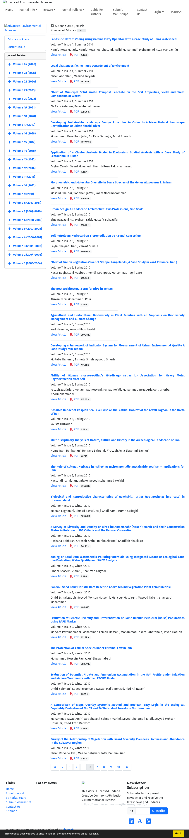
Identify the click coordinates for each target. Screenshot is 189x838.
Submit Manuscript (120, 12)
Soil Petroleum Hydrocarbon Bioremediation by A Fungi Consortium (96, 235)
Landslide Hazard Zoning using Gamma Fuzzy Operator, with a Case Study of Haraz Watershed (114, 39)
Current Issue (16, 47)
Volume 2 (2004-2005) (27, 254)
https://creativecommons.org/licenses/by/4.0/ (114, 804)
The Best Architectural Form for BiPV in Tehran (82, 288)
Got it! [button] (178, 833)
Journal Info (27, 9)
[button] (100, 834)
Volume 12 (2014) (24, 168)
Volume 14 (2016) (24, 150)
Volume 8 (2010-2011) (27, 202)
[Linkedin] (131, 822)
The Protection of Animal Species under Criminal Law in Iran (91, 648)
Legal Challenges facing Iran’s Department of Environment (90, 65)
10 (118, 767)
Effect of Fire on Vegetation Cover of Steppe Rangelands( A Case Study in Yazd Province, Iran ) (114, 262)
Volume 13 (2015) (24, 159)
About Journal (15, 793)
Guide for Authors (97, 12)
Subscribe (159, 811)
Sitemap (11, 811)
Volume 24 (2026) (24, 64)
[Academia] (140, 822)
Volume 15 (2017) (24, 142)
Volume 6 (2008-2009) (27, 220)
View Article (58, 55)
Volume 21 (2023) (24, 90)
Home (9, 9)
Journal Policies (71, 9)
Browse (48, 9)
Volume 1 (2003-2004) (27, 263)
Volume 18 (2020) (24, 116)
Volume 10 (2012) (24, 185)
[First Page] (55, 767)
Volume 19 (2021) (24, 107)
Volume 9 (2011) (23, 194)
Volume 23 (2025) (24, 73)
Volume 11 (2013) (24, 176)
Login (157, 12)
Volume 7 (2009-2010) (27, 211)
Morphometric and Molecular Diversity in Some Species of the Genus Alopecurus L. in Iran (111, 182)
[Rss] (148, 822)
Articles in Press (18, 39)
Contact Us (142, 12)
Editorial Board (16, 798)
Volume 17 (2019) (24, 125)
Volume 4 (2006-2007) (27, 237)
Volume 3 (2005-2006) (27, 246)
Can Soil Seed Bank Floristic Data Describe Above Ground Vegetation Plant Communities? (111, 587)
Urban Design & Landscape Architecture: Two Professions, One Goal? (97, 209)
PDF (80, 55)
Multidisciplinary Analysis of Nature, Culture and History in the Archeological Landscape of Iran (115, 440)
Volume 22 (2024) (24, 81)
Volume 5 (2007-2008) (27, 228)
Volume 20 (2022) (24, 99)
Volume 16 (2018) (24, 133)
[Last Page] (127, 767)
